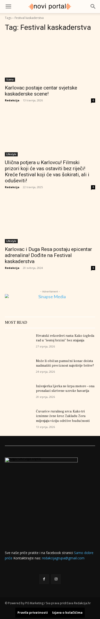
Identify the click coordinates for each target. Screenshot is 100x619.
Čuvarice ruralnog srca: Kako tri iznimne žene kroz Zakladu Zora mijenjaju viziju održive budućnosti (63, 416)
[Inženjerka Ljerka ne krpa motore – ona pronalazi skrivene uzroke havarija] (18, 393)
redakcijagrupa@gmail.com (63, 558)
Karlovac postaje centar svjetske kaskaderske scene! (41, 91)
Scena (10, 79)
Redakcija (12, 100)
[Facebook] (44, 579)
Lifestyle (11, 154)
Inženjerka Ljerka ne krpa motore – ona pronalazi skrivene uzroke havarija (65, 388)
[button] (8, 6)
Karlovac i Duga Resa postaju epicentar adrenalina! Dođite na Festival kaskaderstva (48, 255)
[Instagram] (56, 579)
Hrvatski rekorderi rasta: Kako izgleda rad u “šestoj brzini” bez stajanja (65, 338)
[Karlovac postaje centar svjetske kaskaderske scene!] (50, 59)
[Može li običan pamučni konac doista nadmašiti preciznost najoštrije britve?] (18, 368)
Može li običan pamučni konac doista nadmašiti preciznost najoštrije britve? (65, 363)
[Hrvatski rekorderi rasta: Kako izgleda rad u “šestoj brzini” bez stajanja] (18, 343)
